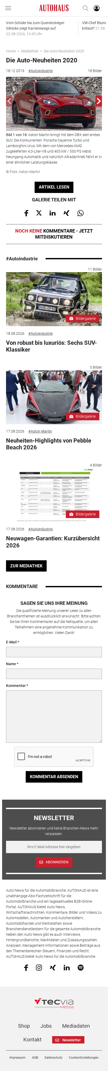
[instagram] (39, 967)
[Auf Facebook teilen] (26, 213)
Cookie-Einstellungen (84, 1057)
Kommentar (16, 685)
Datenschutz (53, 1057)
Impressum (17, 1057)
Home (11, 51)
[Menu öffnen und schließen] (9, 8)
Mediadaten (76, 1026)
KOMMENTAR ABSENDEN (54, 776)
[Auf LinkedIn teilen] (53, 213)
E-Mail (11, 642)
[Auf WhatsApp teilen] (80, 213)
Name (11, 664)
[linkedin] (67, 967)
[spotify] (81, 967)
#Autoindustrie (40, 71)
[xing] (53, 967)
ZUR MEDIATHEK (26, 565)
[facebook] (26, 967)
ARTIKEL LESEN (54, 187)
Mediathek (29, 51)
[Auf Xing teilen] (66, 213)
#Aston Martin (40, 431)
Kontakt (32, 1039)
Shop (24, 1026)
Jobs (46, 1026)
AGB (35, 1057)
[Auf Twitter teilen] (39, 213)
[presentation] (9, 101)
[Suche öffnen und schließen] (84, 8)
